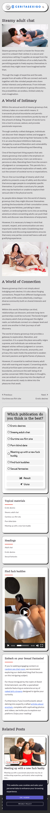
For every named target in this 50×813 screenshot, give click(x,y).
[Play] (8, 645)
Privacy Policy (25, 804)
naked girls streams (13, 691)
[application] (25, 612)
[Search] (43, 7)
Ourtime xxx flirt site (21, 438)
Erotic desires (18, 425)
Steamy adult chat (20, 432)
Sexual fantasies (19, 468)
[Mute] (37, 645)
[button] (25, 612)
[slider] (23, 645)
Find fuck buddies (19, 462)
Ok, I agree (25, 797)
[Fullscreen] (41, 645)
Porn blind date (18, 445)
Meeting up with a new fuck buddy (25, 453)
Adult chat (9, 547)
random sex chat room (15, 669)
